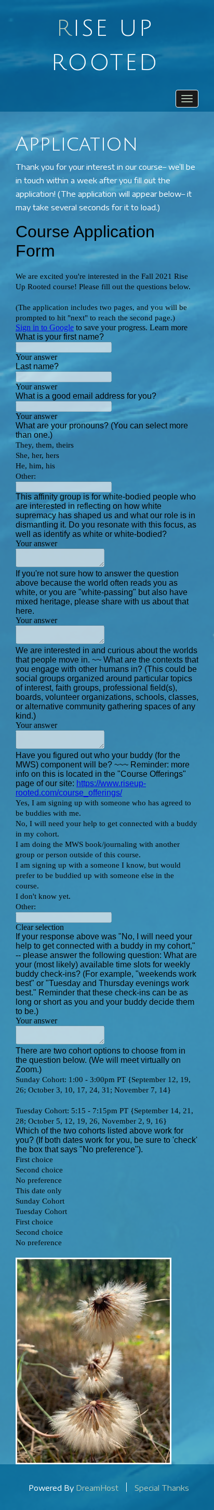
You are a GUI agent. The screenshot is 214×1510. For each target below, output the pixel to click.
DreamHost (97, 1487)
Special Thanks (162, 1487)
